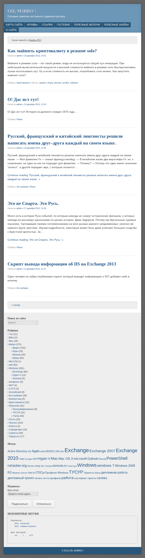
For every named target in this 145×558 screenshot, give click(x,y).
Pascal (102, 458)
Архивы (32, 24)
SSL (42, 466)
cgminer (42, 83)
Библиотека (15, 399)
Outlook (92, 458)
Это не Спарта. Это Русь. (33, 203)
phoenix (57, 83)
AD (29, 451)
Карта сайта (14, 24)
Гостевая (63, 24)
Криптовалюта (23, 83)
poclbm (65, 83)
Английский (15, 392)
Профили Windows (56, 472)
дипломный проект (21, 478)
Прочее (13, 422)
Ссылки (47, 24)
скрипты (92, 478)
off (31, 535)
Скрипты (13, 433)
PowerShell (116, 458)
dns (62, 451)
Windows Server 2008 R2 (23, 473)
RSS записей (22, 523)
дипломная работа (114, 472)
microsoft (80, 458)
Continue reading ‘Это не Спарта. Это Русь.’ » (35, 239)
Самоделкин (15, 429)
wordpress (14, 382)
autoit (43, 451)
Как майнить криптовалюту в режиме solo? (52, 50)
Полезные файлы (116, 24)
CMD (57, 451)
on (16, 535)
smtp (37, 465)
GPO (34, 459)
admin (19, 56)
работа (68, 478)
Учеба (16, 416)
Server (30, 466)
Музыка (17, 354)
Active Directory (17, 451)
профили (55, 478)
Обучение (14, 405)
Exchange (18, 371)
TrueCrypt (72, 466)
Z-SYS (12, 388)
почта (46, 478)
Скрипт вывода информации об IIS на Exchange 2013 (62, 263)
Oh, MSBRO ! (22, 11)
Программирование (23, 409)
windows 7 (105, 465)
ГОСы (40, 472)
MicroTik (13, 361)
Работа (13, 426)
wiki (11, 365)
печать (38, 478)
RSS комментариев (25, 526)
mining (50, 83)
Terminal (17, 378)
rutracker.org (17, 465)
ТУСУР (16, 412)
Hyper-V (17, 375)
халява (102, 478)
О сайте (11, 30)
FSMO (22, 459)
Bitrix (11, 337)
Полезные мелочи (87, 24)
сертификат (80, 478)
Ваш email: (13, 490)
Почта (12, 419)
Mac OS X (66, 458)
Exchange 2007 (102, 451)
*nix (11, 334)
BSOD (50, 451)
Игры (15, 351)
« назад (16, 305)
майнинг (74, 83)
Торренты (14, 436)
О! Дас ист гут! (23, 99)
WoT (11, 385)
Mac (11, 341)
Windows (13, 368)
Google (28, 459)
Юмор (19, 119)
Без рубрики (22, 187)
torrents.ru (60, 465)
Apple (36, 451)
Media (12, 344)
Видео (16, 348)
